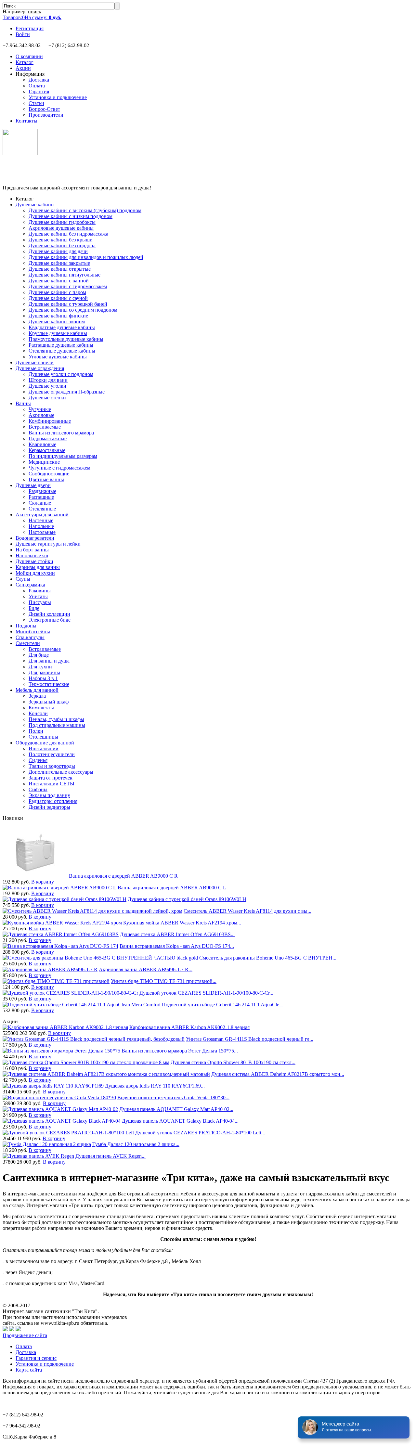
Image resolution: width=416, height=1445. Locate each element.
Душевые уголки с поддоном (61, 374)
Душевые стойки (34, 561)
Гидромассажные (48, 438)
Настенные (41, 520)
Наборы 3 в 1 (43, 678)
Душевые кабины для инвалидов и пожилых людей (86, 257)
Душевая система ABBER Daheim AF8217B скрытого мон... (277, 1074)
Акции (23, 68)
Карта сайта (29, 1370)
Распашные (41, 497)
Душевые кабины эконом (57, 321)
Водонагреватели (35, 538)
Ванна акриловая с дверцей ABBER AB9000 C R (123, 876)
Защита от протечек (50, 778)
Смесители (28, 643)
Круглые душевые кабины (58, 333)
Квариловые (42, 444)
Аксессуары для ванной (42, 514)
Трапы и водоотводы (52, 766)
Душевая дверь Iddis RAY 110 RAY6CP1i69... (155, 1086)
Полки (36, 731)
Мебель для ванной (37, 690)
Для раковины (44, 672)
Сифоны (38, 789)
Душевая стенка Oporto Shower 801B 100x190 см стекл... (233, 1062)
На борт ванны (32, 549)
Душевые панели (35, 362)
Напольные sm (32, 555)
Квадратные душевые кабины (62, 327)
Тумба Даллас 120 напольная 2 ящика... (135, 1144)
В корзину (42, 881)
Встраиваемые (45, 427)
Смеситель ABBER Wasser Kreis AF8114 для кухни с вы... (247, 911)
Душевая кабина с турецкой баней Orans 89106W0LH (187, 899)
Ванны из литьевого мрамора (61, 432)
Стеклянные (42, 508)
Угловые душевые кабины (58, 356)
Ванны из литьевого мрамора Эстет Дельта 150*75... (180, 1050)
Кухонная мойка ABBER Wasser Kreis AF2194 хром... (182, 922)
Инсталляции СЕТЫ (51, 783)
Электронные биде (50, 620)
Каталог (24, 62)
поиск (34, 11)
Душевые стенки (47, 397)
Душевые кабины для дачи (58, 251)
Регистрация (30, 28)
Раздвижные (42, 491)
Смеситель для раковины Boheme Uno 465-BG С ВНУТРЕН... (267, 958)
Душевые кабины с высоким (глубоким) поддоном (85, 210)
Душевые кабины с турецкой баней (68, 304)
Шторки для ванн (48, 380)
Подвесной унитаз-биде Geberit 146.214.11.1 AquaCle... (222, 1004)
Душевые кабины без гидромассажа (68, 234)
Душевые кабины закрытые (59, 263)
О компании (29, 56)
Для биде (39, 655)
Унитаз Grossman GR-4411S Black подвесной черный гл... (249, 1039)
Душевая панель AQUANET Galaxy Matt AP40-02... (176, 1109)
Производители (46, 115)
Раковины (40, 590)
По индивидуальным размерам (63, 456)
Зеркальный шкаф (49, 701)
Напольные (41, 526)
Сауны (23, 579)
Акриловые (41, 415)
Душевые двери (33, 485)
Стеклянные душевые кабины (62, 351)
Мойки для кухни (35, 573)
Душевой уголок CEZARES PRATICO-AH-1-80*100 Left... (200, 1132)
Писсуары (40, 602)
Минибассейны (33, 631)
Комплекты (41, 707)
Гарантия (39, 91)
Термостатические (49, 684)
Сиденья (38, 760)
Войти (23, 34)
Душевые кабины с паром (57, 292)
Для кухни (40, 666)
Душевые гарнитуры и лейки (48, 544)
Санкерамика (30, 584)
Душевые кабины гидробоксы (62, 222)
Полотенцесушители (52, 754)
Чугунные (40, 409)
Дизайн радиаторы (49, 807)
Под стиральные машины (57, 725)
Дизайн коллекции (49, 614)
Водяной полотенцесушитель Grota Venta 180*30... (173, 1097)
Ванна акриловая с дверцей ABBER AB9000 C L (172, 887)
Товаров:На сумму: (32, 17)
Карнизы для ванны (38, 567)
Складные (40, 503)
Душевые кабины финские (58, 315)
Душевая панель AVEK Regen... (110, 1156)
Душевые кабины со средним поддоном (73, 310)
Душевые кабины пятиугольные (64, 274)
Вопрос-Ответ (44, 109)
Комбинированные (50, 421)
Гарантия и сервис (36, 1358)
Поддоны (26, 625)
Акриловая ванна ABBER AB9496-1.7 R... (145, 969)
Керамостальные (47, 450)
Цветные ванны (46, 479)
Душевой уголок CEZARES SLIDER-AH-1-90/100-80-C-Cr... (206, 993)
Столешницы (43, 737)
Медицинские (44, 462)
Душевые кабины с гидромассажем (68, 286)
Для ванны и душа (49, 661)
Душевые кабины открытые (60, 269)
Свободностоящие (49, 473)
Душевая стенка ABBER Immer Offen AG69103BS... (177, 934)
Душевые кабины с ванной (59, 280)
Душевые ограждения (40, 368)
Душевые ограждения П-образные (67, 391)
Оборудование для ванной (45, 742)
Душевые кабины (35, 204)
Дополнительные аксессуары (61, 772)
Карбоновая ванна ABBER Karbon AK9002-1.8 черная (189, 1027)
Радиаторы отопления (53, 801)
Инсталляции (43, 748)
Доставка (39, 80)
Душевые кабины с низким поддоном (70, 216)
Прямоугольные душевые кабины (66, 339)
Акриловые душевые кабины (61, 228)
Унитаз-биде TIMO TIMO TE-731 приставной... (163, 981)
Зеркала (37, 696)
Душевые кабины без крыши (61, 239)
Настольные (42, 532)
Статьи (36, 103)
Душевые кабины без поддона (62, 245)
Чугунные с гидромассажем (59, 468)
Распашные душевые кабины (61, 345)
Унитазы (38, 596)
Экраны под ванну (49, 795)
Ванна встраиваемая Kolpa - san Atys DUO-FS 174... (177, 946)
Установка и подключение (58, 97)
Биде (34, 608)
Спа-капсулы (30, 637)
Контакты (26, 120)
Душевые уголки (47, 386)
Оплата (37, 85)
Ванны (23, 403)
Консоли (38, 713)
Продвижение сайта (25, 1335)
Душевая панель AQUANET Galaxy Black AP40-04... (180, 1121)
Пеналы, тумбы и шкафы (56, 719)
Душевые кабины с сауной (58, 298)
